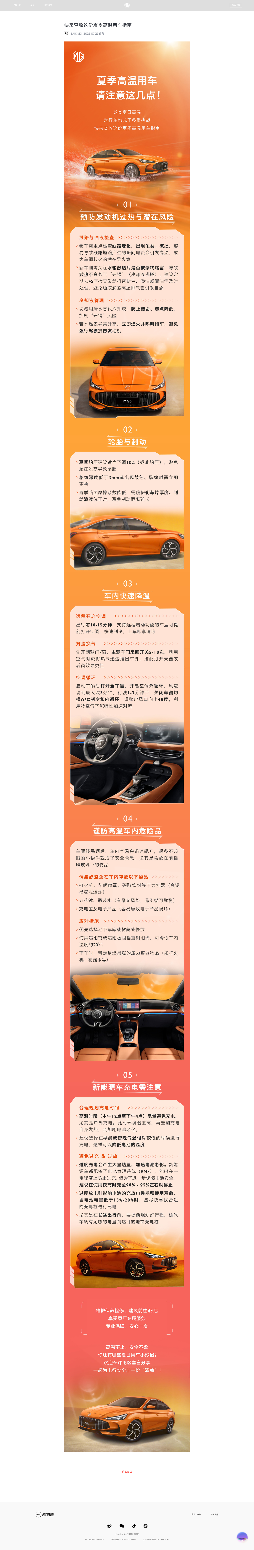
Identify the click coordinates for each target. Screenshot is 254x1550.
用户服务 (48, 5)
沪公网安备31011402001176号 (123, 1539)
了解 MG (17, 5)
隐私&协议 (196, 1514)
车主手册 (214, 1514)
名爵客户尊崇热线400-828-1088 (156, 1539)
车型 (32, 5)
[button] (236, 5)
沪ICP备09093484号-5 (94, 1539)
